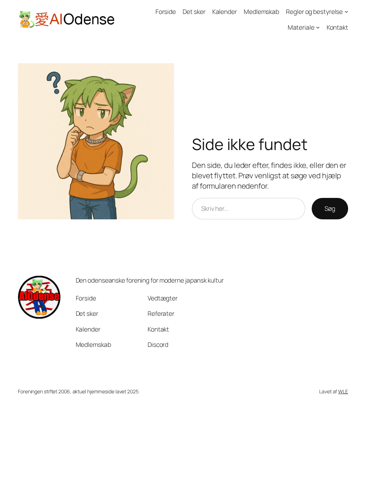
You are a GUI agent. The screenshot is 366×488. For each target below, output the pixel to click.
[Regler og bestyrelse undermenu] (346, 11)
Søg (330, 208)
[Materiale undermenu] (318, 27)
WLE (343, 391)
